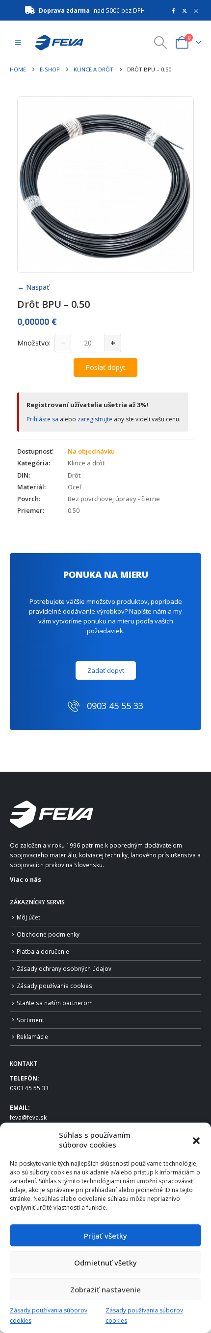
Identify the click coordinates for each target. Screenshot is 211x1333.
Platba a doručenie (43, 951)
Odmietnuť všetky (105, 1262)
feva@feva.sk (28, 1117)
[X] (184, 11)
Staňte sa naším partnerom (55, 1003)
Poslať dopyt (105, 367)
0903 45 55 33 (29, 1088)
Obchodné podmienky (48, 934)
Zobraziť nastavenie (105, 1289)
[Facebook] (173, 11)
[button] (196, 1140)
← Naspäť (33, 287)
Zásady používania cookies (54, 985)
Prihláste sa (42, 419)
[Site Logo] (56, 42)
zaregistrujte (95, 419)
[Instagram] (196, 11)
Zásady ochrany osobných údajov (64, 968)
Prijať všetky (105, 1236)
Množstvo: (34, 342)
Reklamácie (32, 1036)
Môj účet (28, 917)
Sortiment (30, 1020)
